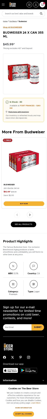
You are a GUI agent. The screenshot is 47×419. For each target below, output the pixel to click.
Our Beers (13, 21)
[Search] (41, 14)
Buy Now (24, 203)
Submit (38, 327)
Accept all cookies (23, 414)
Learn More (35, 403)
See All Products (23, 224)
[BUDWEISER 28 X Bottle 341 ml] (24, 159)
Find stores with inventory (18, 112)
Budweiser (23, 21)
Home (5, 21)
